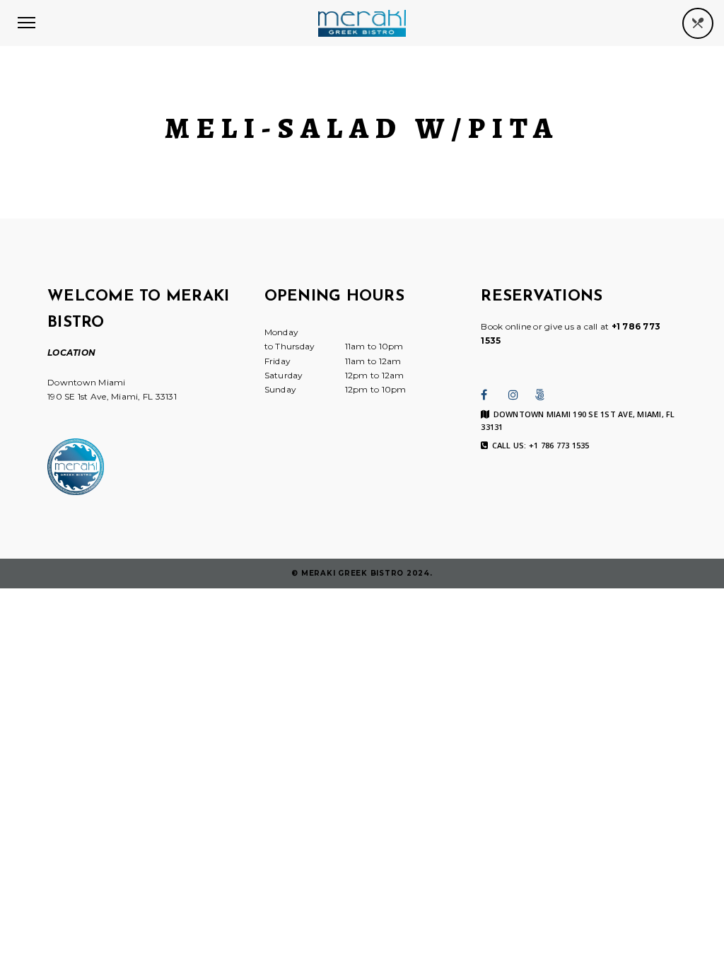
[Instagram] (513, 394)
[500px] (540, 394)
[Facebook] (484, 394)
